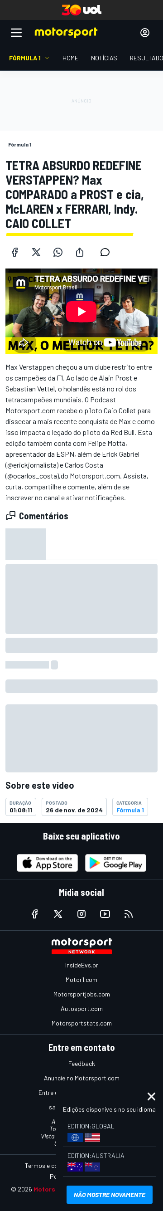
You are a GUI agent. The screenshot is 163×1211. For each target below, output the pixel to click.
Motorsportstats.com (82, 1023)
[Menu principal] (16, 32)
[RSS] (129, 914)
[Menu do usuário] (145, 33)
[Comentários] (107, 252)
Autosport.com (82, 1008)
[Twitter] (36, 252)
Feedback (81, 1063)
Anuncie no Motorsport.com (82, 1078)
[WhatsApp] (58, 252)
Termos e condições (52, 1165)
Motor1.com (81, 979)
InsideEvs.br (81, 965)
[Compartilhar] (80, 252)
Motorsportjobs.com (81, 994)
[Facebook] (14, 252)
